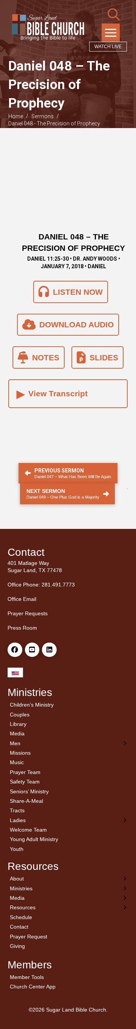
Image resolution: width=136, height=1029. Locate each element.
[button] (114, 14)
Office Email (22, 599)
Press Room (22, 628)
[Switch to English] (15, 672)
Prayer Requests (28, 613)
